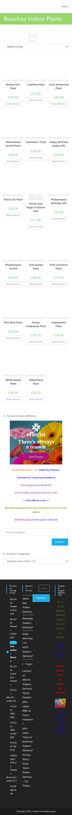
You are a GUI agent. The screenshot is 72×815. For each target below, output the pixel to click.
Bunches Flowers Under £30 (13, 628)
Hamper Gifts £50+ (13, 712)
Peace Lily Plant (13, 199)
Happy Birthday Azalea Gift (58, 143)
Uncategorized (13, 790)
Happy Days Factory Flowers (13, 764)
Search (60, 541)
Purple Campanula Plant (36, 324)
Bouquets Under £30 (46, 519)
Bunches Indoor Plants (13, 80)
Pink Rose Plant (13, 322)
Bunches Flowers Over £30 (13, 606)
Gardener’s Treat (36, 142)
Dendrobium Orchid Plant (13, 143)
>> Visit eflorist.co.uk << (36, 500)
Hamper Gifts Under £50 (13, 730)
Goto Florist (13, 103)
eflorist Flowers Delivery (27, 684)
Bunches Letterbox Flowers (36, 198)
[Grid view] (32, 38)
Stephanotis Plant (59, 324)
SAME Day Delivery (49, 469)
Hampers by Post (13, 746)
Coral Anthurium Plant (59, 86)
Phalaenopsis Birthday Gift (59, 201)
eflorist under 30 (11, 699)
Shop (25, 763)
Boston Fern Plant (13, 86)
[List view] (40, 38)
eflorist (13, 691)
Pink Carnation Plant (59, 266)
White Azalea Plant (13, 381)
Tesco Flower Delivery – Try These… (27, 776)
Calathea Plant (36, 84)
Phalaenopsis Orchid (13, 266)
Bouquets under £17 (11, 779)
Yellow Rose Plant (36, 381)
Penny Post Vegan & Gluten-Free (36, 207)
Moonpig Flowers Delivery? (27, 623)
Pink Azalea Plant (36, 266)
